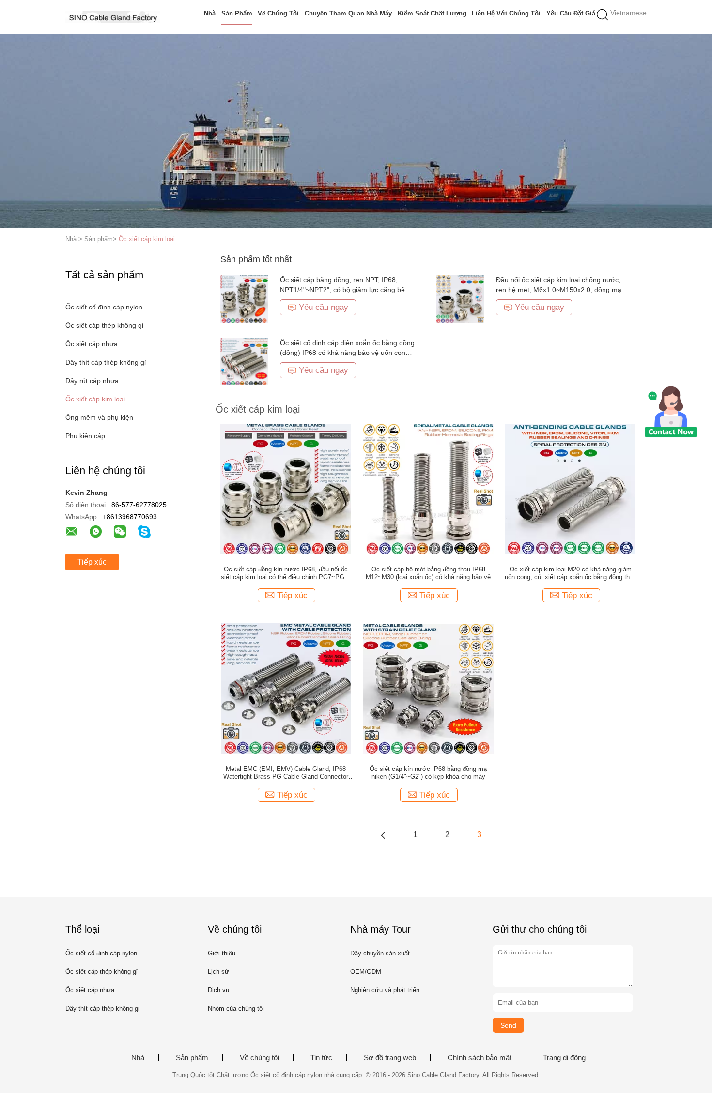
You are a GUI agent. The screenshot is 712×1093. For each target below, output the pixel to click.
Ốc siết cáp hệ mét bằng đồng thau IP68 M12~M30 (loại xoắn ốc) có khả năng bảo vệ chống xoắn (428, 573)
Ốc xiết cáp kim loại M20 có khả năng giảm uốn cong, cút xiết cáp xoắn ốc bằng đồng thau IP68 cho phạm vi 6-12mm (570, 573)
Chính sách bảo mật (479, 1057)
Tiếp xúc (92, 562)
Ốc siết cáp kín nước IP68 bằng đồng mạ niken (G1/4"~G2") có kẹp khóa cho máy (428, 772)
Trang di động (564, 1057)
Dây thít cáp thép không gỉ (105, 362)
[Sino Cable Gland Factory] (112, 17)
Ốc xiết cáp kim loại (147, 239)
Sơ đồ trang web (390, 1057)
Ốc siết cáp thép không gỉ (104, 325)
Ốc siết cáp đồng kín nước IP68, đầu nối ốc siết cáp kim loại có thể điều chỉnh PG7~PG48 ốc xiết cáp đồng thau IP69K (286, 573)
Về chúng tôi (278, 13)
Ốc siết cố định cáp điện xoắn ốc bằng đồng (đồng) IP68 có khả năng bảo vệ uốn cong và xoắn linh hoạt (347, 352)
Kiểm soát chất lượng (432, 13)
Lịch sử (218, 971)
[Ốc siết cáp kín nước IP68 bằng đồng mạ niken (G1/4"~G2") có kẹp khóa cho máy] (428, 688)
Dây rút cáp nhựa (92, 381)
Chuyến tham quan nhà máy (348, 13)
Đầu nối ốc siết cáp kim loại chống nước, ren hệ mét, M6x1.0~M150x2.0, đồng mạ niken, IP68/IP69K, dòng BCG (558, 289)
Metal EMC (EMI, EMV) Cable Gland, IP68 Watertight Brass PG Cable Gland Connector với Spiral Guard (285, 773)
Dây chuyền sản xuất (380, 953)
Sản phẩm (236, 13)
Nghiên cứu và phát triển (384, 990)
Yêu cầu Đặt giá (570, 13)
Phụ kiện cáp (85, 436)
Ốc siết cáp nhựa (91, 344)
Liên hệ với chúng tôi (506, 13)
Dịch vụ (218, 990)
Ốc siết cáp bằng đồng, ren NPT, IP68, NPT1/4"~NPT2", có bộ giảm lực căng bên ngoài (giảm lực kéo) (344, 289)
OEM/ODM (365, 971)
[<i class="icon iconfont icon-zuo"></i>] (383, 835)
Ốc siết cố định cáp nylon (103, 307)
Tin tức (321, 1057)
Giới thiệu (221, 953)
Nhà (210, 13)
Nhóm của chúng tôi (236, 1008)
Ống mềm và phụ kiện (99, 417)
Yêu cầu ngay (323, 307)
